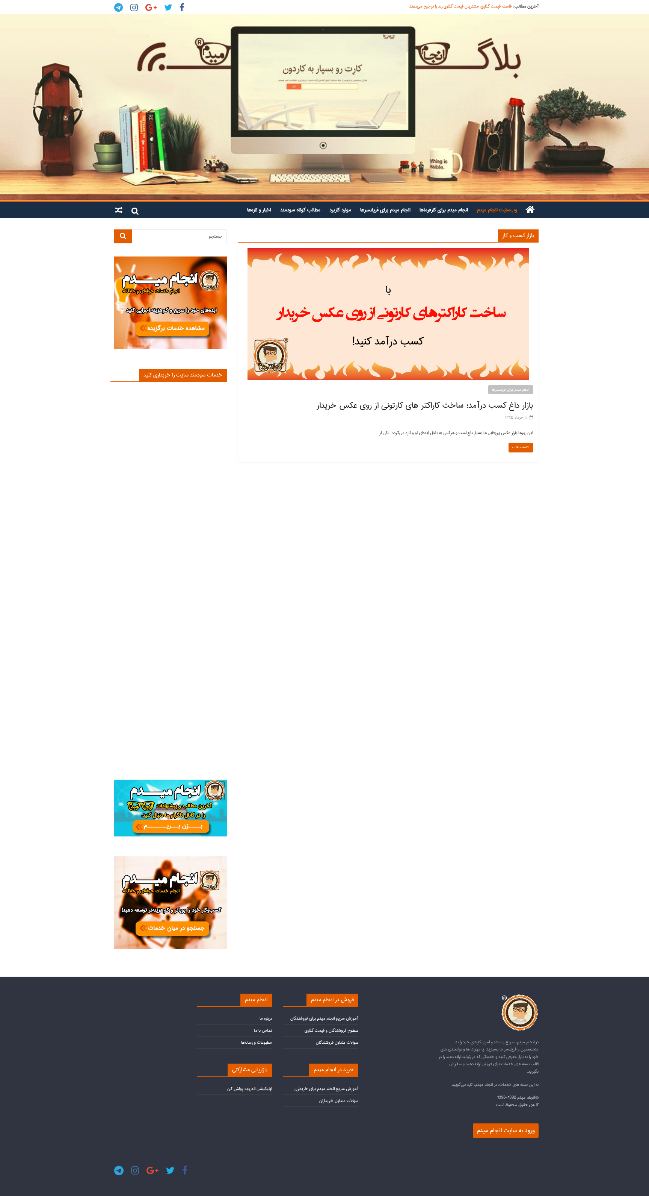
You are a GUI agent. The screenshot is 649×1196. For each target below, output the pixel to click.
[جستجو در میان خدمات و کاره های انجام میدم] (170, 860)
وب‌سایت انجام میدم (497, 210)
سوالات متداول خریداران (338, 1101)
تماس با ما (263, 1030)
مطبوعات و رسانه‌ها (256, 1042)
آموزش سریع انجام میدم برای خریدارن (326, 1089)
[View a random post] (118, 210)
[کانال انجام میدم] (170, 783)
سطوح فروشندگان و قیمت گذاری (331, 1030)
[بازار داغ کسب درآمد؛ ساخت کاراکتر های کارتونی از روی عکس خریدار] (388, 252)
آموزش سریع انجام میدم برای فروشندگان (324, 1018)
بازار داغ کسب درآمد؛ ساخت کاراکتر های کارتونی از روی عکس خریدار (425, 405)
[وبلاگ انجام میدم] (324, 107)
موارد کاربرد (340, 210)
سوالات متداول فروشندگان (337, 1042)
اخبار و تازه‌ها (259, 210)
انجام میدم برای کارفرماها (444, 210)
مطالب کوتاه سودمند (300, 210)
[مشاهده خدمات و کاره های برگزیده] (170, 260)
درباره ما (266, 1018)
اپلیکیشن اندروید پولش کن (249, 1089)
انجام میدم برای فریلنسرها (385, 210)
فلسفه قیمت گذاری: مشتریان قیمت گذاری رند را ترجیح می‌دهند (460, 6)
